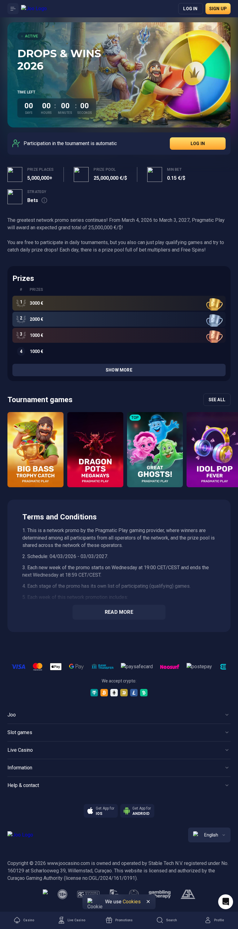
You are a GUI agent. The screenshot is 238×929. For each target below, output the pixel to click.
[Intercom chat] (225, 901)
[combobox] (209, 835)
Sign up (218, 8)
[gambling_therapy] (160, 894)
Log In (198, 143)
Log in (190, 8)
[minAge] (63, 894)
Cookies (132, 902)
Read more (119, 612)
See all (217, 399)
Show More (119, 370)
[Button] (13, 8)
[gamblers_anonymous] (188, 894)
